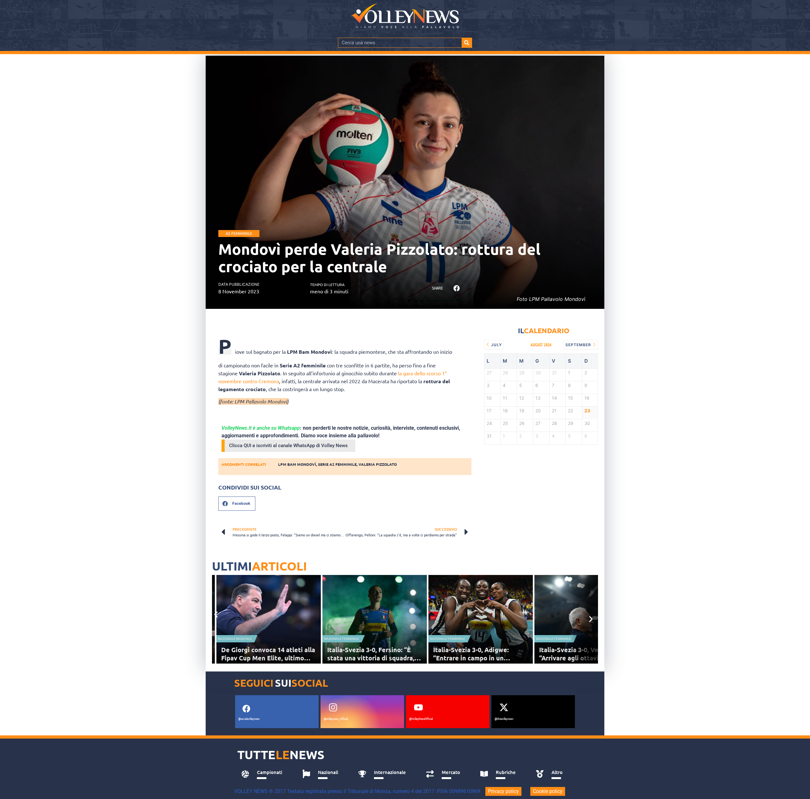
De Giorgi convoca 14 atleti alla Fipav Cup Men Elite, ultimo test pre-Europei (268, 658)
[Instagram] (333, 707)
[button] (456, 288)
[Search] (467, 42)
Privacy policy (503, 791)
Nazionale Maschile (235, 638)
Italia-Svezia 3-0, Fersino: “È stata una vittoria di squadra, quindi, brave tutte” (370, 658)
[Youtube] (418, 707)
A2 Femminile (239, 233)
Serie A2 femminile (337, 464)
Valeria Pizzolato (377, 464)
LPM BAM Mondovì (297, 464)
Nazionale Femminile (341, 638)
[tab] (264, 774)
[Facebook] (246, 709)
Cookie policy (548, 791)
